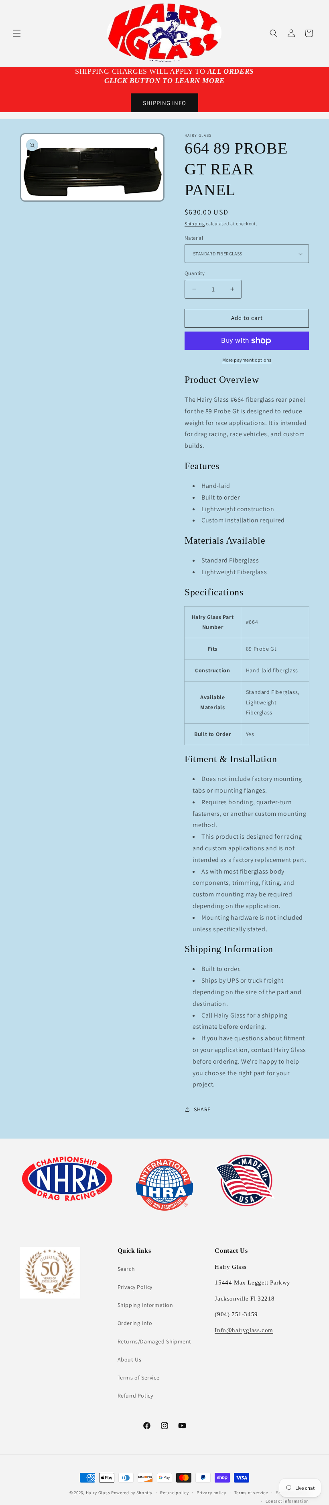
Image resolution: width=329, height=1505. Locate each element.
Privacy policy (211, 1492)
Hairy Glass (98, 1492)
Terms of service (251, 1492)
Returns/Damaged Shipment (154, 1341)
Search (126, 1268)
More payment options (247, 360)
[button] (17, 33)
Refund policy (174, 1492)
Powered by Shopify (131, 1492)
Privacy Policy (135, 1287)
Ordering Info (135, 1323)
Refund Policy (135, 1395)
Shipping (195, 223)
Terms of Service (139, 1377)
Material (194, 238)
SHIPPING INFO (164, 103)
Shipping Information (145, 1305)
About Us (130, 1359)
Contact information (287, 1501)
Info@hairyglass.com (244, 1330)
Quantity (195, 273)
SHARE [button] (202, 1109)
